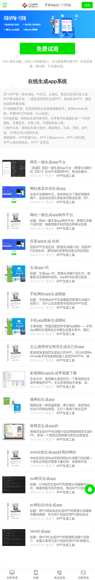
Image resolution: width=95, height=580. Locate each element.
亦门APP (30, 5)
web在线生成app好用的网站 (53, 452)
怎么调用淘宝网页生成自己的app (57, 347)
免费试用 (47, 49)
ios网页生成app (43, 479)
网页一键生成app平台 (48, 162)
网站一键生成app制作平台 (51, 215)
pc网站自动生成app (46, 505)
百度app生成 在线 (44, 241)
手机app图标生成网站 (48, 320)
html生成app (40, 531)
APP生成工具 (65, 175)
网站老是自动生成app (48, 188)
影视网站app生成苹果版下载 (53, 373)
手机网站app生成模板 (48, 294)
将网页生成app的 (44, 426)
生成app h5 (39, 268)
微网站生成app (42, 399)
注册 (87, 5)
